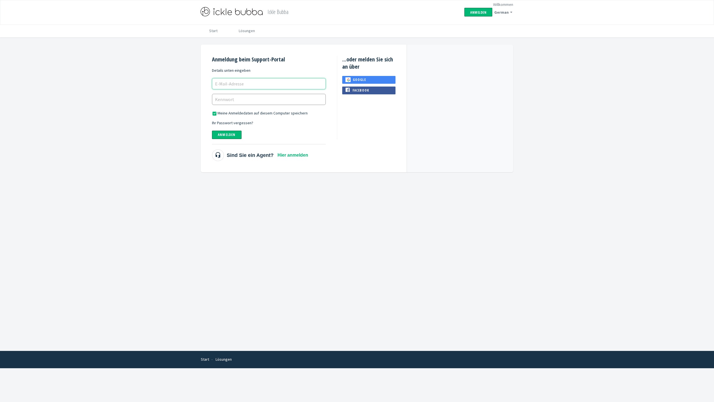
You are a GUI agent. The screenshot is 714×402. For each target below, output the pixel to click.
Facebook (361, 90)
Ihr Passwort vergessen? (232, 122)
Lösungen (247, 30)
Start (213, 30)
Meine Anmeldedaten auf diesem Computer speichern (263, 113)
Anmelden (227, 134)
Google (359, 79)
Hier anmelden (293, 155)
